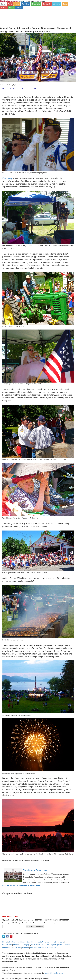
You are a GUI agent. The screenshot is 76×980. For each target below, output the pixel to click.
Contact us (51, 947)
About (10, 4)
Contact (19, 7)
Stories (17, 4)
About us (11, 942)
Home (3, 4)
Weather (25, 947)
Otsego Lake (36, 4)
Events (11, 7)
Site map (33, 947)
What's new (16, 947)
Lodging (3, 7)
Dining (65, 4)
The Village (25, 4)
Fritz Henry (7, 178)
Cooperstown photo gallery (51, 944)
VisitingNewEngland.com (54, 973)
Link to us (42, 947)
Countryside (46, 4)
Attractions (56, 4)
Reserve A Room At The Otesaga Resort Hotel (21, 885)
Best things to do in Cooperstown (40, 942)
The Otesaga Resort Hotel (35, 870)
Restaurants (35, 944)
